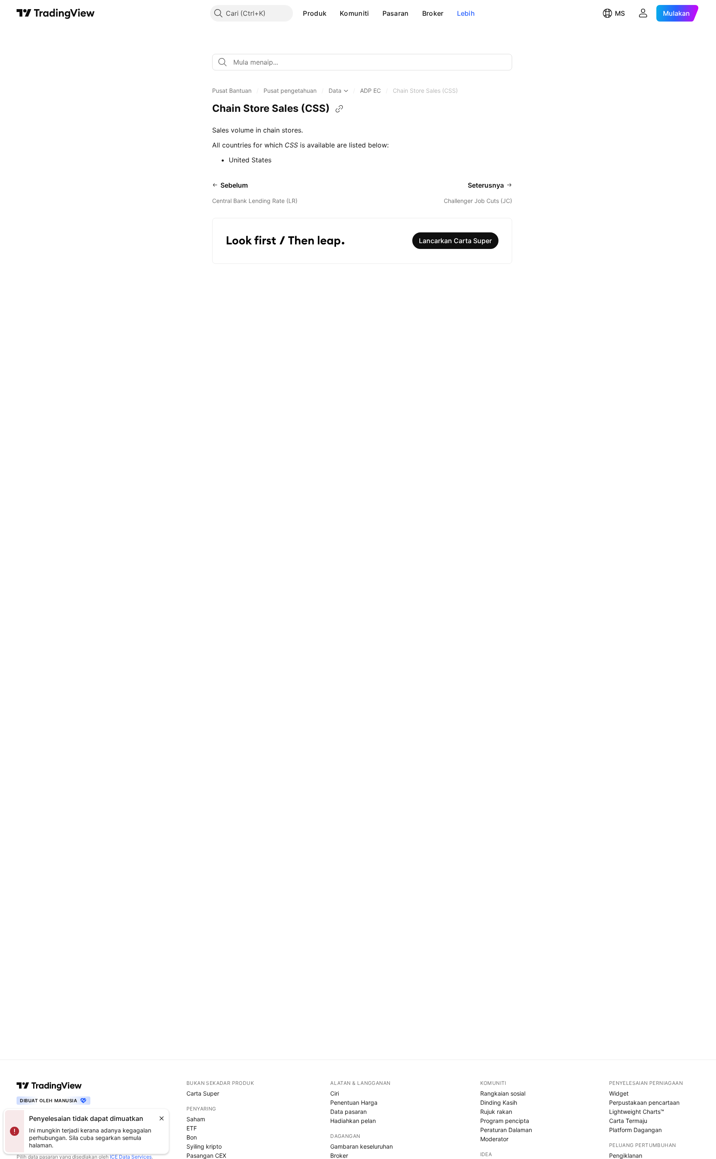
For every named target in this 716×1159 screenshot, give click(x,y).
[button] (332, 13)
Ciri (334, 1093)
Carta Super (202, 1093)
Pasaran (395, 13)
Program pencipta (504, 1120)
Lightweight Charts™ (636, 1111)
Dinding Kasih (498, 1102)
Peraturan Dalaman (506, 1129)
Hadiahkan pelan (353, 1120)
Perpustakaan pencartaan (644, 1102)
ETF (191, 1128)
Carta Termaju (628, 1120)
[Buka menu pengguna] (643, 13)
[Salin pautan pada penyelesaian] (339, 109)
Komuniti (354, 13)
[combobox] (362, 62)
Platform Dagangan (635, 1129)
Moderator (494, 1138)
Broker (433, 13)
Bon (191, 1137)
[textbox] (365, 62)
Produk (315, 13)
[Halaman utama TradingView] (49, 1085)
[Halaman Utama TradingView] (56, 13)
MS (620, 13)
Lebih (466, 13)
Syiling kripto (204, 1146)
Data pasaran (348, 1111)
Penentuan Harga (353, 1102)
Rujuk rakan (496, 1111)
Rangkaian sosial (502, 1093)
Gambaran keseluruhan (361, 1146)
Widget (619, 1093)
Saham (195, 1119)
